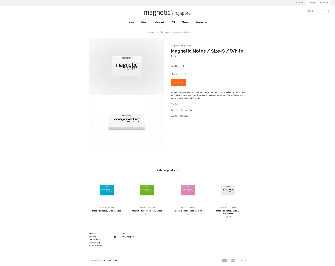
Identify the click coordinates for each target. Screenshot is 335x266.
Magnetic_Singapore (125, 237)
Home (131, 22)
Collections (155, 32)
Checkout (324, 3)
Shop (144, 22)
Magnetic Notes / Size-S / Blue (106, 211)
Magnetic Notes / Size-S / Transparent (228, 212)
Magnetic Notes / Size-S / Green (147, 211)
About (185, 22)
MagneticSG (122, 234)
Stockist (159, 22)
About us (92, 234)
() (312, 3)
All (162, 32)
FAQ (173, 22)
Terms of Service (96, 246)
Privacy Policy (94, 243)
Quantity (174, 66)
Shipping (92, 237)
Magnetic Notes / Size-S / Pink (188, 211)
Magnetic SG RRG (111, 260)
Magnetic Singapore (181, 45)
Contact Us (201, 22)
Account (299, 3)
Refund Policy (94, 240)
